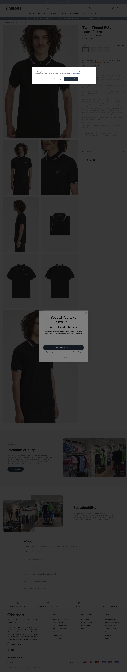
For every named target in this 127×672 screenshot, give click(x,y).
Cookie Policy (77, 73)
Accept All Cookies (71, 79)
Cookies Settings (56, 79)
